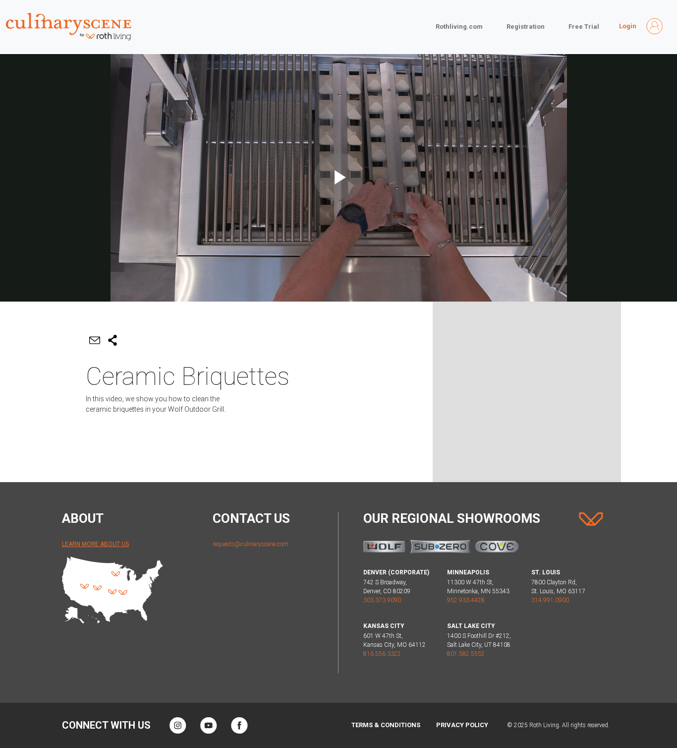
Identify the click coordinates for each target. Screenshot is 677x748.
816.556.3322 (382, 653)
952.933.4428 (466, 600)
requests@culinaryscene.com (250, 544)
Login (627, 26)
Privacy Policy (462, 725)
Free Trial (583, 26)
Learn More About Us (95, 544)
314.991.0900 (550, 600)
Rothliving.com (459, 26)
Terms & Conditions (385, 725)
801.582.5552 (466, 653)
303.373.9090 (382, 600)
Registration (526, 26)
